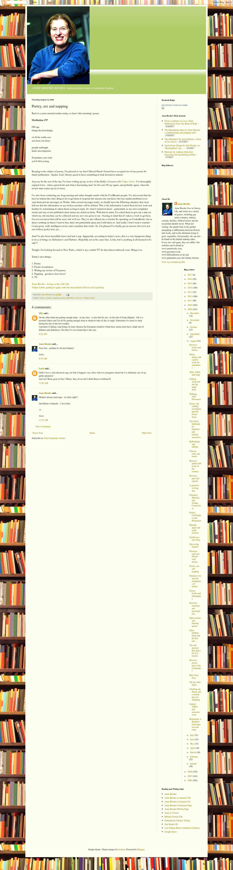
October (193, 326)
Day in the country (194, 545)
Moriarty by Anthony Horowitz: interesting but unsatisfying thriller (180, 153)
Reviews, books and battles (195, 347)
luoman (121, 849)
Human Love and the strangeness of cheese (195, 581)
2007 (190, 776)
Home (92, 432)
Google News (171, 831)
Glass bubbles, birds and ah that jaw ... (194, 635)
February (194, 756)
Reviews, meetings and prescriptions (194, 608)
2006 (190, 780)
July (192, 735)
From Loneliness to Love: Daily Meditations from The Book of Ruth (181, 122)
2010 (190, 304)
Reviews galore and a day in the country (195, 466)
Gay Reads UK (171, 824)
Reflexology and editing (194, 444)
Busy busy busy (194, 676)
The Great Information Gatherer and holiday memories (195, 429)
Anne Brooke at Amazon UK (178, 797)
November (194, 320)
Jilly (41, 313)
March (193, 752)
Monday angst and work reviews (194, 528)
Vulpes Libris (128, 181)
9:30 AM (43, 358)
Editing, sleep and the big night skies (194, 384)
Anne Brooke (45, 344)
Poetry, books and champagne (195, 594)
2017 (190, 274)
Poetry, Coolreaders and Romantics (195, 516)
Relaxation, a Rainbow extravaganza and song (195, 724)
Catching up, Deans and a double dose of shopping (195, 694)
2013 (190, 291)
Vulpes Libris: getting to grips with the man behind (68, 287)
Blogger (140, 849)
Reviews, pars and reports (194, 478)
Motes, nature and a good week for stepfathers (195, 361)
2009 (190, 309)
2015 (190, 283)
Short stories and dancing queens (195, 621)
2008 (190, 771)
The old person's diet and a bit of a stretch (195, 650)
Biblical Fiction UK (173, 816)
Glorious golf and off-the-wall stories (194, 556)
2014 (190, 287)
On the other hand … (195, 683)
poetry (62, 297)
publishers (70, 297)
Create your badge (180, 105)
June (192, 739)
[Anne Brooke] (163, 108)
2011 (190, 300)
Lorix (41, 368)
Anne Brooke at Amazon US (177, 801)
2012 (190, 296)
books (42, 297)
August (193, 340)
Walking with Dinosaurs (195, 396)
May (192, 743)
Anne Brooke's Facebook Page (178, 805)
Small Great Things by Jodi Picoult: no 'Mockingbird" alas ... (182, 147)
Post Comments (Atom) (54, 438)
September (195, 333)
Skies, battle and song (194, 373)
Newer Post (37, 432)
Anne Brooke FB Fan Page (177, 808)
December (194, 313)
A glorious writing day (194, 488)
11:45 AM (43, 383)
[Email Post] (67, 294)
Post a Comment (43, 426)
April (192, 747)
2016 (190, 279)
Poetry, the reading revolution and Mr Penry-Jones (195, 410)
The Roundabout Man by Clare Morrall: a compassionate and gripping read (182, 131)
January (193, 763)
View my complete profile (173, 261)
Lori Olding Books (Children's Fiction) (182, 827)
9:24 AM (43, 333)
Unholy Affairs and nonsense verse (194, 709)
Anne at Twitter (172, 812)
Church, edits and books (194, 454)
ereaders (48, 297)
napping (56, 297)
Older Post (146, 432)
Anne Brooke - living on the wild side (50, 283)
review (78, 297)
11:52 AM (43, 419)
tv (82, 297)
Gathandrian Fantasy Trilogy (177, 820)
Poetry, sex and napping (194, 568)
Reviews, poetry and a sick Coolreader (195, 665)
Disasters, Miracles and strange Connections (195, 501)
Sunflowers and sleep (194, 538)
